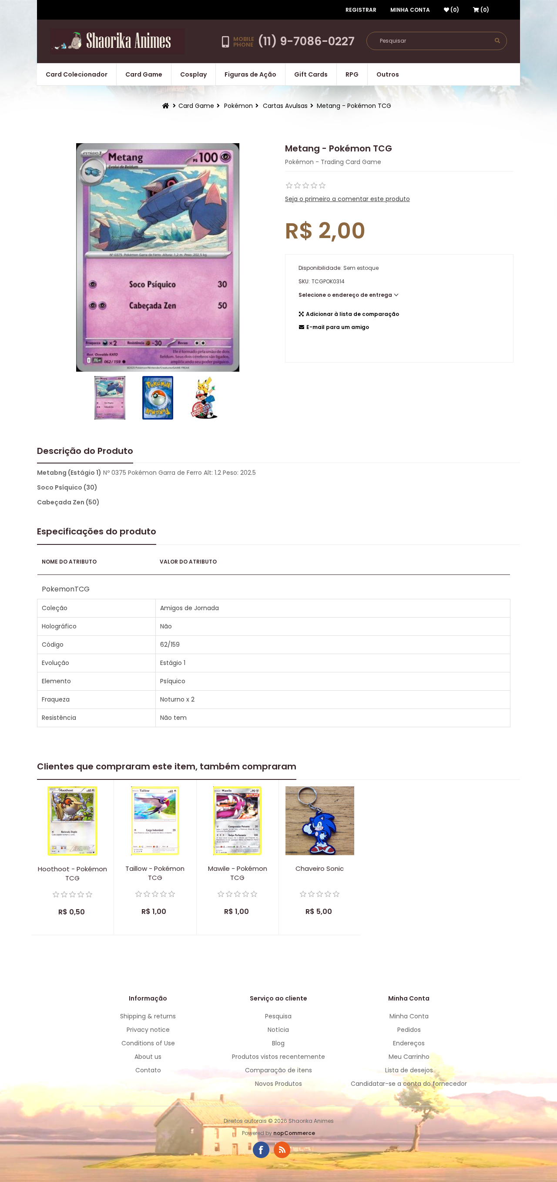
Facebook (261, 1150)
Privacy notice (148, 1029)
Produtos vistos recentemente (278, 1056)
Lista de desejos (409, 1070)
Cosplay (193, 74)
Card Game (143, 74)
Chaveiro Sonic (319, 868)
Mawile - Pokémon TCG (237, 873)
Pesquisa (278, 1016)
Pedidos (409, 1029)
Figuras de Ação (250, 74)
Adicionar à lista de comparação (352, 314)
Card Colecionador (76, 74)
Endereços (409, 1043)
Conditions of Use (148, 1043)
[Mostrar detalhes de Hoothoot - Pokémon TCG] (72, 821)
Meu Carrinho (409, 1056)
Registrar (361, 9)
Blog (278, 1043)
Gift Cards (311, 74)
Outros (387, 74)
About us (147, 1056)
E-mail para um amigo (337, 327)
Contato (148, 1070)
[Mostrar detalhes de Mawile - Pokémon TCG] (237, 820)
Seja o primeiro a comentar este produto (347, 199)
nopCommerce (294, 1133)
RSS (282, 1150)
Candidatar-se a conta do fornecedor (409, 1083)
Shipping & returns (148, 1016)
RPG (352, 74)
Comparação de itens (278, 1070)
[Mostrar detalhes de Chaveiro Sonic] (319, 820)
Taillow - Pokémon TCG (155, 873)
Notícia (278, 1029)
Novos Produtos (278, 1083)
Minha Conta (410, 9)
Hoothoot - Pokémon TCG (72, 873)
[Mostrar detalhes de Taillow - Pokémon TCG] (155, 820)
